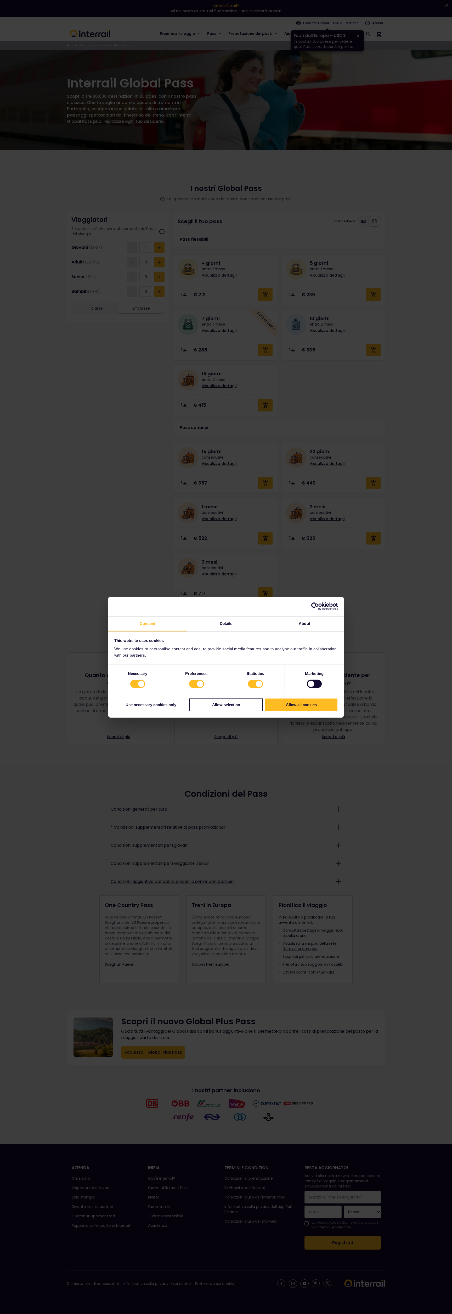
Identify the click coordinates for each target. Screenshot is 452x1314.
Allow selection (226, 704)
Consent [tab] (147, 623)
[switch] (196, 684)
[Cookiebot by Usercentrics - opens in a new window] (315, 606)
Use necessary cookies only (151, 704)
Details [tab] (226, 623)
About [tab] (304, 623)
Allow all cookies (301, 704)
